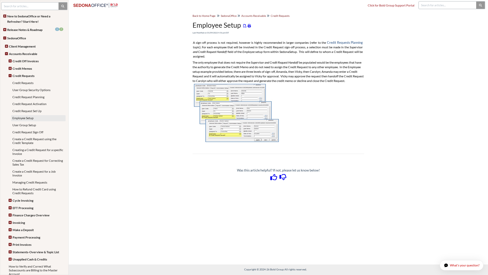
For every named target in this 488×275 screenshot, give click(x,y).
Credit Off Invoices (26, 61)
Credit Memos (22, 68)
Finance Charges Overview (31, 215)
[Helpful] (274, 178)
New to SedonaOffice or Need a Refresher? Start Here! (28, 18)
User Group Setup (24, 125)
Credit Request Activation (29, 104)
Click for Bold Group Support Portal (391, 5)
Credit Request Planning (28, 97)
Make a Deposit (23, 230)
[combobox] (447, 5)
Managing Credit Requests (29, 182)
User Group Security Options (31, 90)
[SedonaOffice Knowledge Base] (97, 3)
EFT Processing (23, 208)
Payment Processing (26, 237)
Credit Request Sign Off (27, 132)
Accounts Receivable (23, 54)
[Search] (480, 5)
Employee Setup (23, 118)
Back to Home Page (204, 15)
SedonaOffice (16, 38)
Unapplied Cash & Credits (30, 259)
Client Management (22, 46)
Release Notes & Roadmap (34, 30)
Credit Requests (24, 76)
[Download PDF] (245, 26)
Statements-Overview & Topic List (36, 252)
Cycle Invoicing (23, 200)
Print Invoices (22, 244)
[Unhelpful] (283, 178)
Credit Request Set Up (27, 111)
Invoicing (19, 222)
